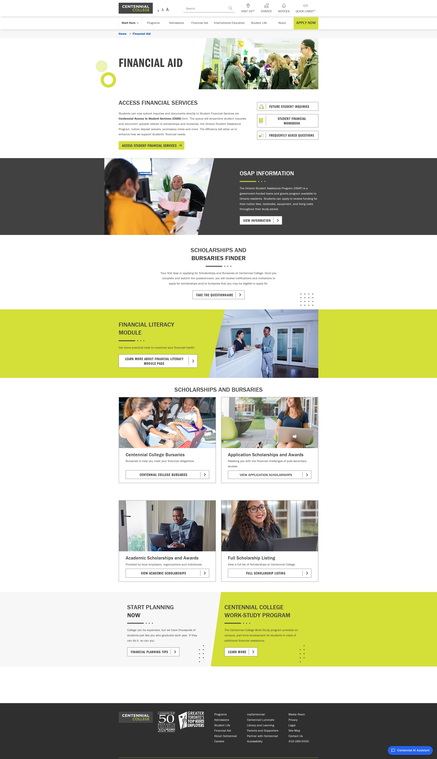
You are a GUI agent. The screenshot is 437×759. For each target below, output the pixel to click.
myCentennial (256, 714)
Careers (219, 741)
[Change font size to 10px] (162, 10)
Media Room (296, 714)
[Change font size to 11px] (167, 10)
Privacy (293, 720)
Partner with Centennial (262, 736)
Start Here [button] (129, 23)
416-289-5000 (298, 741)
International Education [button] (230, 23)
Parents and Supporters (262, 730)
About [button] (283, 23)
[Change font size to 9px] (158, 10)
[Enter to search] (237, 8)
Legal (291, 725)
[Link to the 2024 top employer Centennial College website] (191, 722)
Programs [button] (154, 23)
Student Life (222, 725)
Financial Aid (222, 730)
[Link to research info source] (166, 722)
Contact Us (295, 736)
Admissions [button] (177, 23)
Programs (220, 714)
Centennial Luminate (260, 720)
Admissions (221, 720)
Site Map (294, 730)
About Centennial (225, 736)
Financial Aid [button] (201, 23)
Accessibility (254, 741)
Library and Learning (260, 725)
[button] (254, 8)
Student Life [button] (259, 23)
